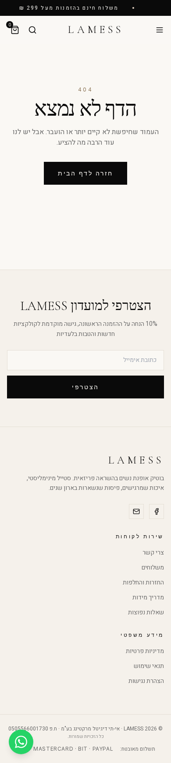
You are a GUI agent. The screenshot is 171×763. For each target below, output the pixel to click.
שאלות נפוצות (146, 612)
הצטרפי (85, 387)
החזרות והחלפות (143, 582)
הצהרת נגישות (146, 681)
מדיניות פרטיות (145, 651)
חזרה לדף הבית (85, 173)
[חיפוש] (32, 30)
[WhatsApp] (21, 742)
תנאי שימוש (149, 666)
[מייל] (136, 511)
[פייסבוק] (156, 511)
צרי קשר (153, 552)
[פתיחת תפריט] (159, 30)
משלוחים (153, 567)
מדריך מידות (148, 597)
